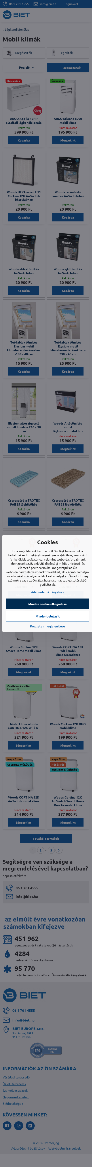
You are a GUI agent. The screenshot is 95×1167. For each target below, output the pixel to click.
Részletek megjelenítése (47, 626)
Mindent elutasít (48, 616)
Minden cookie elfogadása (47, 604)
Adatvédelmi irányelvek (47, 592)
